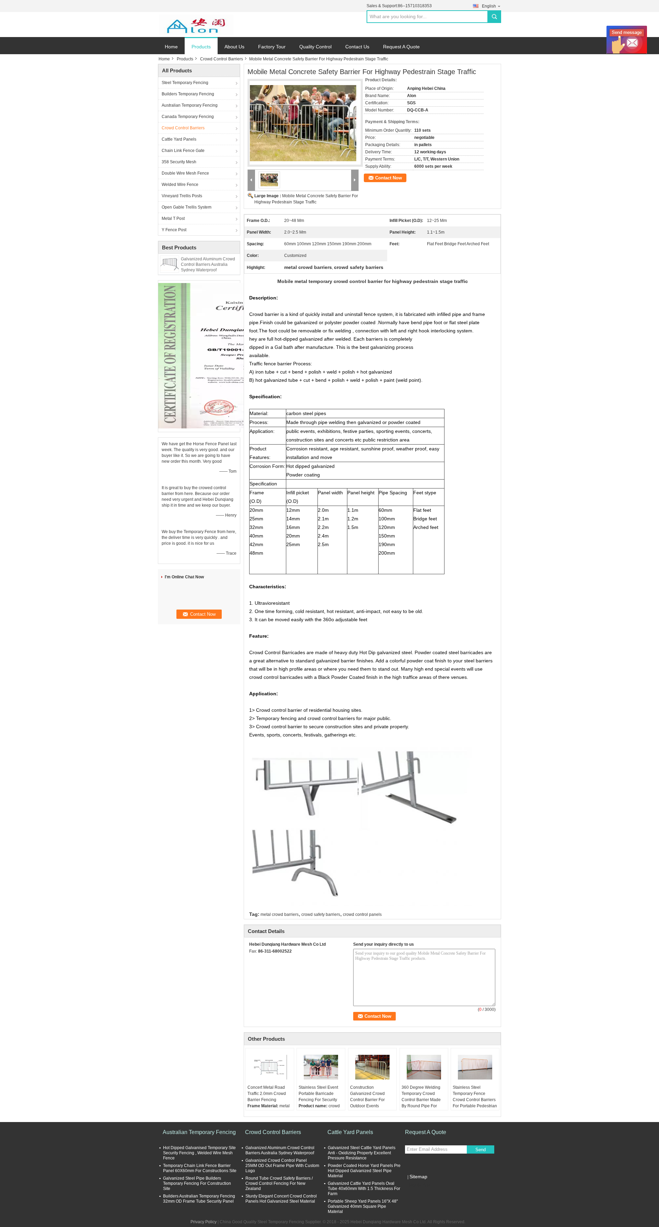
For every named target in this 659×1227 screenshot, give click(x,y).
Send (480, 1149)
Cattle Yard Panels (179, 139)
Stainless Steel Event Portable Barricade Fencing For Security (318, 1093)
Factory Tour (272, 46)
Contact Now (388, 177)
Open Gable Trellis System (186, 207)
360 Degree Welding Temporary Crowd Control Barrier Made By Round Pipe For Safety (421, 1099)
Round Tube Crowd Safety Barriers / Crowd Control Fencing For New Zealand (279, 1183)
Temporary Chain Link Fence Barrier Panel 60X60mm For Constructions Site (199, 1168)
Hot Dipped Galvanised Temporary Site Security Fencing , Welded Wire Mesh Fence (199, 1152)
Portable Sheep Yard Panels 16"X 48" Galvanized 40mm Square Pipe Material (363, 1206)
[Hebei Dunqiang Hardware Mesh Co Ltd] (195, 24)
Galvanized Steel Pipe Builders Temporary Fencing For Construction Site (197, 1183)
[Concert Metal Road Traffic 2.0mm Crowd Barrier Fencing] (270, 1067)
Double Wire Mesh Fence (185, 173)
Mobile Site (419, 1185)
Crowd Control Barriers (221, 59)
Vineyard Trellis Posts (182, 195)
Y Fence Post (174, 229)
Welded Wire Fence (180, 184)
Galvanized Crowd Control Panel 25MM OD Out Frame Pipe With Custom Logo (282, 1165)
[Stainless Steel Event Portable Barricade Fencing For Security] (321, 1067)
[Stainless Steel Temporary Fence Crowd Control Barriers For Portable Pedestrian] (475, 1067)
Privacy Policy (203, 1221)
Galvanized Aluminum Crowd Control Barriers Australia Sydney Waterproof (208, 264)
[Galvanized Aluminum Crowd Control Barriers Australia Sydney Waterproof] (169, 263)
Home (171, 46)
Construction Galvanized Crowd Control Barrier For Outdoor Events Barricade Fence (367, 1099)
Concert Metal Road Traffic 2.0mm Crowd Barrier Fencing (266, 1093)
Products (201, 46)
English (489, 6)
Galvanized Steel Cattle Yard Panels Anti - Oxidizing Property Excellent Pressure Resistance (361, 1152)
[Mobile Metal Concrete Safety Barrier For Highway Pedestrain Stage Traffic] (303, 119)
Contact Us (357, 46)
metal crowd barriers (280, 914)
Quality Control (315, 46)
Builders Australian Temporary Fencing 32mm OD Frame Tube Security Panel (199, 1199)
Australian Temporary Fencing (190, 105)
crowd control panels (362, 914)
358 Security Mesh (179, 162)
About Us (234, 46)
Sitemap (418, 1176)
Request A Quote (401, 46)
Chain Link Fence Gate (183, 150)
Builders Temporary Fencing (188, 94)
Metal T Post (173, 218)
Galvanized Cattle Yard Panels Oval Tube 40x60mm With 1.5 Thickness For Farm (364, 1188)
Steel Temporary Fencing (185, 82)
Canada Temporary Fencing (188, 116)
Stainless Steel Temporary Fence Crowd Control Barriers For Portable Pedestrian (475, 1096)
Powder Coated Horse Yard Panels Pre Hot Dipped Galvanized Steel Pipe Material (364, 1170)
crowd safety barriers (320, 914)
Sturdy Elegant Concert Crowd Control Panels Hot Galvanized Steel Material (281, 1199)
